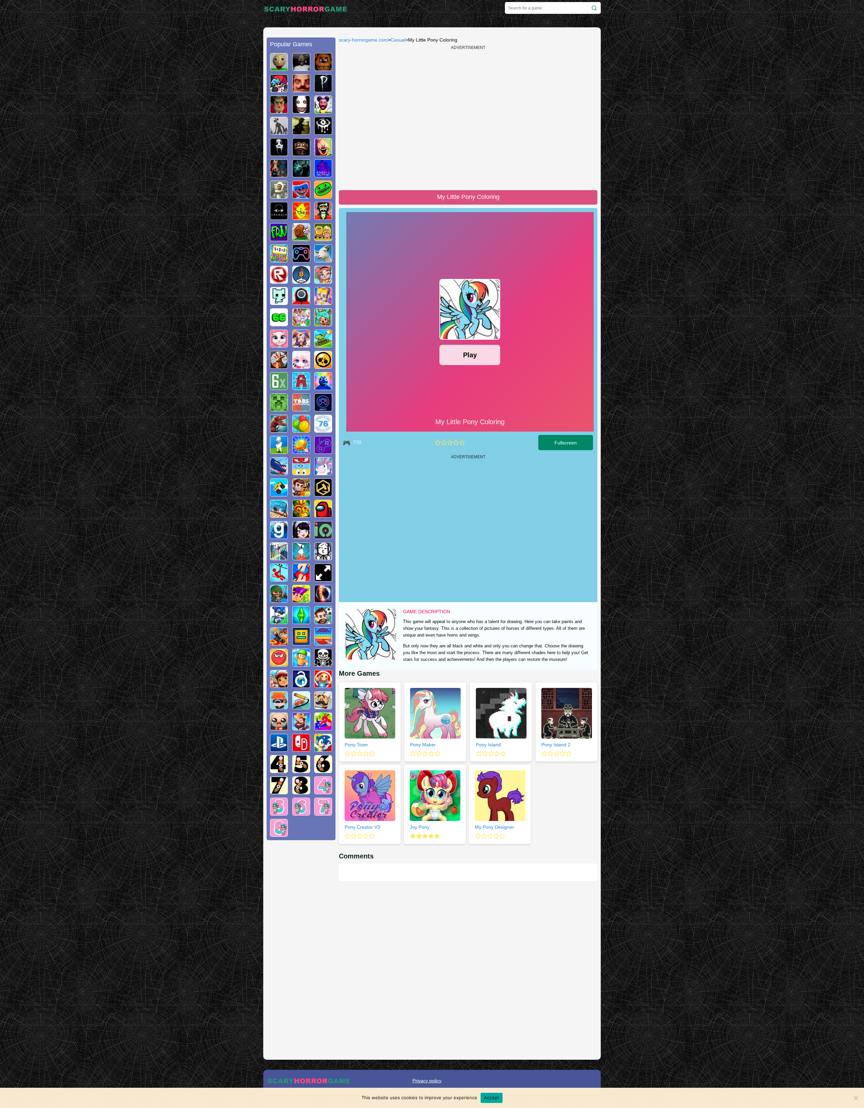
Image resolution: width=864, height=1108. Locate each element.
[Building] (279, 557)
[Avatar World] (323, 281)
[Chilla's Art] (323, 174)
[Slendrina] (279, 153)
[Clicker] (301, 451)
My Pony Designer (494, 827)
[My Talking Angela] (279, 344)
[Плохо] (438, 442)
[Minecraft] (279, 408)
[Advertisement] (301, 948)
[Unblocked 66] (279, 323)
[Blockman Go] (323, 302)
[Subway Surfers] (279, 685)
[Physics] (279, 579)
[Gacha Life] (301, 366)
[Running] (279, 621)
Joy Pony (419, 827)
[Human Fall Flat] (279, 451)
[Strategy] (301, 727)
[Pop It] (323, 642)
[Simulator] (279, 706)
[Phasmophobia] (323, 89)
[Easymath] (279, 259)
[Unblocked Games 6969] (323, 451)
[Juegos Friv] (279, 238)
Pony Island (488, 744)
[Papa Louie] (323, 706)
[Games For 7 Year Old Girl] (323, 813)
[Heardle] (279, 217)
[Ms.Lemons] (301, 217)
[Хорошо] (456, 442)
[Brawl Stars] (323, 366)
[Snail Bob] (301, 238)
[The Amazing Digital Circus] (301, 344)
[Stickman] (323, 557)
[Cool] (301, 472)
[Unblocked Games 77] (323, 408)
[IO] (323, 536)
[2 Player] (301, 579)
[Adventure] (301, 515)
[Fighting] (323, 727)
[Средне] (450, 442)
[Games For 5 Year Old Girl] (279, 813)
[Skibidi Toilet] (279, 196)
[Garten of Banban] (323, 196)
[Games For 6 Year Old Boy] (323, 770)
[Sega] (323, 749)
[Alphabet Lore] (301, 387)
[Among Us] (323, 515)
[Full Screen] (323, 579)
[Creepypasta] (301, 110)
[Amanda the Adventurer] (323, 110)
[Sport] (323, 621)
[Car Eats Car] (279, 472)
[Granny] (301, 68)
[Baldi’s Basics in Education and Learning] (279, 68)
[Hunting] (279, 366)
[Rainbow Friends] (323, 387)
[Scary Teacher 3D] (279, 110)
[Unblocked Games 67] (301, 259)
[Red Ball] (279, 664)
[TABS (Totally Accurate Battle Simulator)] (301, 408)
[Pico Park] (279, 302)
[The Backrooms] (301, 132)
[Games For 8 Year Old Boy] (301, 791)
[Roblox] (279, 281)
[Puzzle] (301, 706)
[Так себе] (444, 442)
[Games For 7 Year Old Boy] (279, 791)
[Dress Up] (301, 536)
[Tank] (323, 344)
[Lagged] (301, 281)
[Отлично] (462, 442)
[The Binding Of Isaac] (279, 727)
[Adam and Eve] (323, 238)
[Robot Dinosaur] (279, 430)
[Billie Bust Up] (301, 323)
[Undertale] (323, 664)
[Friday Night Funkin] (279, 89)
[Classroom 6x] (279, 387)
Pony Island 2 (555, 744)
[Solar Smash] (323, 600)
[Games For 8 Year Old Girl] (279, 834)
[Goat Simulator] (323, 259)
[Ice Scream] (323, 153)
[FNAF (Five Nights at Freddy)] (323, 68)
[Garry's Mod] (279, 536)
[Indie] (301, 557)
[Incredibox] (323, 217)
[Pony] (323, 472)
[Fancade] (279, 493)
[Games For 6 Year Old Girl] (301, 813)
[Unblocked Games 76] (323, 430)
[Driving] (279, 642)
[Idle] (301, 600)
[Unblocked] (301, 685)
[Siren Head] (279, 132)
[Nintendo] (301, 749)
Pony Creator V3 (362, 827)
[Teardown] (323, 493)
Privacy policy (426, 1080)
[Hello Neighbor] (301, 89)
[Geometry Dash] (301, 642)
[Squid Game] (301, 302)
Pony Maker (423, 744)
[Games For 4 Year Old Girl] (323, 791)
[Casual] (301, 664)
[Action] (301, 493)
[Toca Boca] (323, 323)
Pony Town (356, 744)
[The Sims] (301, 621)
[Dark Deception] (301, 153)
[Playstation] (279, 749)
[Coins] (301, 430)
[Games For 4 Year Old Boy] (279, 770)
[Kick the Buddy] (323, 685)
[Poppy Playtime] (301, 196)
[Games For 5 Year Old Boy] (301, 770)
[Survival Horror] (323, 132)
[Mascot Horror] (279, 174)
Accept (492, 1097)
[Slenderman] (301, 174)
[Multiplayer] (279, 600)
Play (470, 355)
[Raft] (279, 515)
